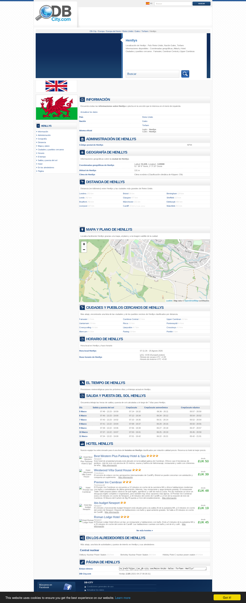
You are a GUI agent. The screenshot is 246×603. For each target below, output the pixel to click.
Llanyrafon (127, 327)
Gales (144, 121)
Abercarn (83, 331)
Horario (41, 153)
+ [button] (84, 244)
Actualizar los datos (89, 112)
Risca (125, 323)
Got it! (227, 597)
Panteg (126, 331)
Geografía (42, 139)
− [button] (84, 249)
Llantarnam (84, 323)
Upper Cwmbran (187, 51)
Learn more (122, 597)
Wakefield (171, 206)
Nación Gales (170, 45)
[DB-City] (53, 22)
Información (43, 132)
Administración (44, 135)
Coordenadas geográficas (161, 48)
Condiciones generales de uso (100, 586)
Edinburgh (171, 202)
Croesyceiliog (85, 327)
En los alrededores (46, 167)
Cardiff (126, 206)
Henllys (131, 40)
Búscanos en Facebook (45, 586)
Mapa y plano (44, 146)
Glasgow (127, 198)
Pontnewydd (172, 323)
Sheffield (170, 198)
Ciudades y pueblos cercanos (51, 149)
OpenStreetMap (191, 300)
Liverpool (83, 206)
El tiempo (42, 157)
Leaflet (169, 300)
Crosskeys (171, 327)
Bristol (125, 193)
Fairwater (157, 51)
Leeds (82, 198)
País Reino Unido (155, 45)
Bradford (83, 202)
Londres (82, 193)
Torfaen (180, 45)
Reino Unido (147, 117)
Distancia (42, 142)
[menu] (149, 3)
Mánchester (128, 202)
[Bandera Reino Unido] (56, 91)
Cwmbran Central (170, 51)
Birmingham (172, 193)
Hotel (183, 48)
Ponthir (170, 331)
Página (41, 171)
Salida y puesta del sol (47, 160)
